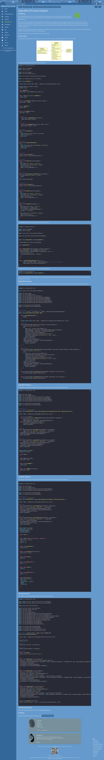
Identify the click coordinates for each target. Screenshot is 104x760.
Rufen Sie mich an (44, 730)
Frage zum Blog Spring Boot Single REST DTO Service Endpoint (47, 6)
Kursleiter (5, 27)
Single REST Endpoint (98, 744)
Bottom (94, 756)
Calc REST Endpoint (97, 747)
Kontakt (5, 37)
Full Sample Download (95, 751)
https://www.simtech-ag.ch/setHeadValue (54, 755)
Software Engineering (7, 14)
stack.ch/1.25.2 (10, 48)
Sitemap (6, 45)
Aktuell (4, 9)
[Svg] (98, 4)
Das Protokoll (96, 742)
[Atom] (101, 4)
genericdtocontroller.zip (45, 710)
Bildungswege (6, 24)
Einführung (95, 740)
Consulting (5, 16)
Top (94, 739)
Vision (4, 11)
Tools (4, 40)
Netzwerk (5, 32)
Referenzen (5, 35)
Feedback (95, 754)
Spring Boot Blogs (27, 6)
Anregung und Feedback (48, 715)
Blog (5, 29)
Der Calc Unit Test (97, 749)
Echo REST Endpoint (97, 746)
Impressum (38, 742)
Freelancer (5, 19)
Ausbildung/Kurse (7, 22)
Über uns (5, 42)
